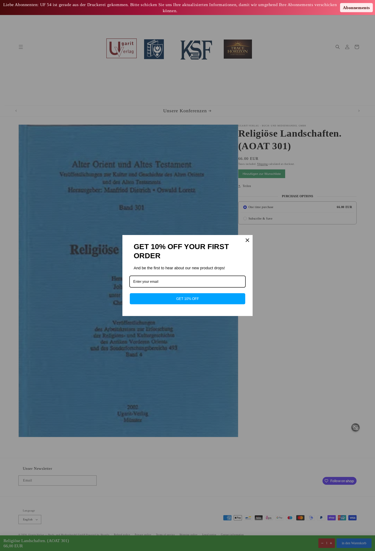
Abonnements (356, 7)
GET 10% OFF (187, 299)
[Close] (247, 240)
